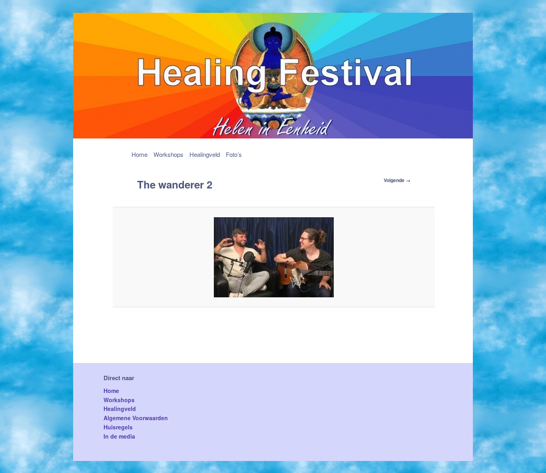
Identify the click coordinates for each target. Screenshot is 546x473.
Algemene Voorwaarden (136, 418)
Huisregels (118, 427)
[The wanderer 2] (274, 257)
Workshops (168, 154)
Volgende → (397, 180)
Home (139, 154)
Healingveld (204, 154)
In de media (119, 436)
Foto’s (234, 154)
